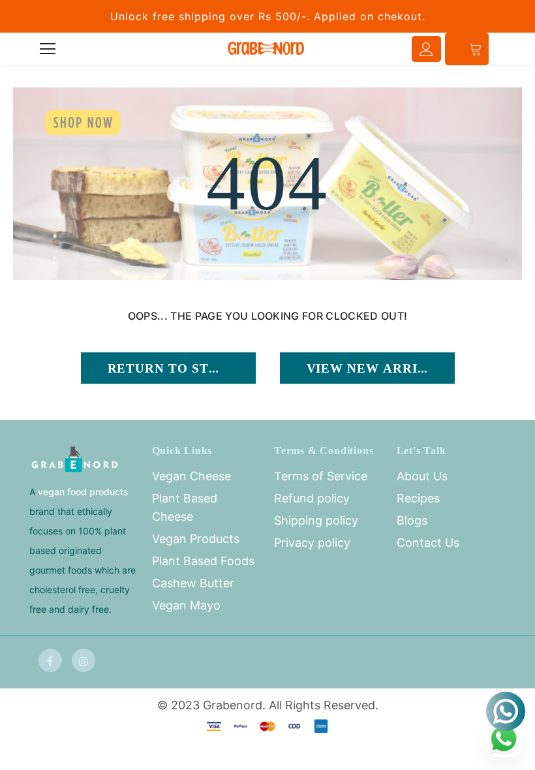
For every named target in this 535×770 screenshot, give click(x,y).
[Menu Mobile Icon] (47, 49)
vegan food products (83, 491)
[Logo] (266, 48)
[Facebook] (50, 660)
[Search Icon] (84, 48)
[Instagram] (83, 660)
